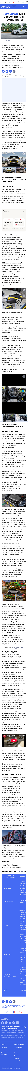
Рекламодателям (18, 1047)
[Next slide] (23, 159)
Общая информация (19, 1044)
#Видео (4, 1008)
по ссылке (21, 871)
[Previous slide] (4, 159)
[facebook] (7, 71)
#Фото (4, 1005)
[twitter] (10, 71)
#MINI (23, 1005)
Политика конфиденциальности (19, 1059)
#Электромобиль (17, 1006)
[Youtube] (10, 1022)
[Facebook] (2, 1022)
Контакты (16, 1055)
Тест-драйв (4, 1047)
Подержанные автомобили (4, 1053)
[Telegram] (13, 1022)
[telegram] (3, 71)
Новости (3, 1044)
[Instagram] (17, 1022)
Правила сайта (18, 1050)
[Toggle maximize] (23, 153)
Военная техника (5, 1050)
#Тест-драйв (6, 1006)
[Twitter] (6, 1022)
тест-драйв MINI (17, 648)
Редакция (16, 1053)
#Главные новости (14, 1005)
